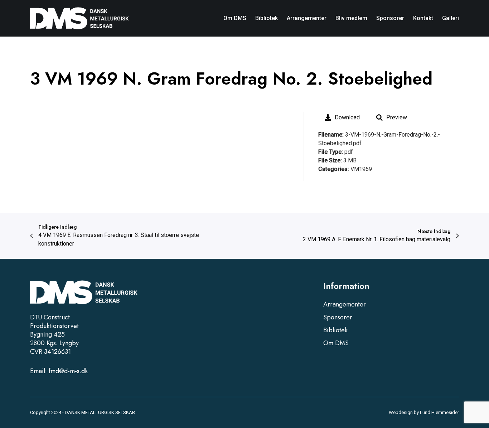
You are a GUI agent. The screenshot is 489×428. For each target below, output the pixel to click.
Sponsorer (337, 317)
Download (347, 117)
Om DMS (336, 343)
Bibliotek (335, 330)
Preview (396, 117)
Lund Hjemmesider (439, 412)
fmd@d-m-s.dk (68, 371)
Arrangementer (344, 304)
